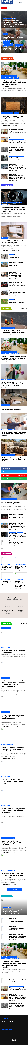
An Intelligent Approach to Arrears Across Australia (11, 503)
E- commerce (6, 42)
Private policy (14, 1042)
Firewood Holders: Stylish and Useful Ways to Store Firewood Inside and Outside (17, 178)
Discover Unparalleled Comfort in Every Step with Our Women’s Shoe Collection (13, 749)
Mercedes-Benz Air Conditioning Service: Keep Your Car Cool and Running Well (13, 209)
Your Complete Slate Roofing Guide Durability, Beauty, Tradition (17, 293)
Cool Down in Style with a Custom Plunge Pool (16, 543)
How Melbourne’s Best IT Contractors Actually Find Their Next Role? (13, 408)
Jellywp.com (14, 1040)
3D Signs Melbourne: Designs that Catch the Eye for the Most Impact (17, 266)
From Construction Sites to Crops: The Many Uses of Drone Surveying (13, 842)
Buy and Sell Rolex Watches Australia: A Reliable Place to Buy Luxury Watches (17, 518)
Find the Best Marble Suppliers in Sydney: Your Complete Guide (17, 937)
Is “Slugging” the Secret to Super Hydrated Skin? (6, 583)
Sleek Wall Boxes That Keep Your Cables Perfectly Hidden (13, 242)
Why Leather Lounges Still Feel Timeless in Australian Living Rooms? (17, 131)
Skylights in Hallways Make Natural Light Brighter (16, 158)
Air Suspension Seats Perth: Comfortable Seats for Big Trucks (17, 284)
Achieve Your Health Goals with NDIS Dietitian (20, 567)
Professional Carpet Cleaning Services (7, 567)
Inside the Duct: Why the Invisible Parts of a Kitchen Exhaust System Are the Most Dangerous (13, 332)
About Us (7, 1042)
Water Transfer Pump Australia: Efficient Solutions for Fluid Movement (17, 276)
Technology (5, 204)
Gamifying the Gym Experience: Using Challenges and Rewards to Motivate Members (13, 717)
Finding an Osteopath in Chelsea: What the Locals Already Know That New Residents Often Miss (12, 384)
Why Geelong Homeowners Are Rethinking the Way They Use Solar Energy (13, 875)
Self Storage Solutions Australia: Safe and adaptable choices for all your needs (17, 536)
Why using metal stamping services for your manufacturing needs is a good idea (17, 929)
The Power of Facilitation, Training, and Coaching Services (16, 920)
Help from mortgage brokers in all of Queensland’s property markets (17, 141)
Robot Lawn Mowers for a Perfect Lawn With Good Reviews (16, 301)
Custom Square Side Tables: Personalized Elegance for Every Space (13, 781)
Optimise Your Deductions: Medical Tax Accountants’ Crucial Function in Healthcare (20, 584)
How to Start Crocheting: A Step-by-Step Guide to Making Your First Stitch (13, 810)
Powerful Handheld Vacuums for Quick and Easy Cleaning (17, 256)
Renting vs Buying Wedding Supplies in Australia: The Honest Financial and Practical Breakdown (13, 83)
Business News (6, 18)
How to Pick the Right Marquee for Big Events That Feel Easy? (17, 168)
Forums (21, 1042)
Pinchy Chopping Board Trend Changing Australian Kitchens (12, 117)
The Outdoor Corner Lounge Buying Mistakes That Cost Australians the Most (13, 459)
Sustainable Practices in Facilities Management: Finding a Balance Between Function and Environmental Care (13, 683)
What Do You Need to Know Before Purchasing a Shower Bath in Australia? (17, 150)
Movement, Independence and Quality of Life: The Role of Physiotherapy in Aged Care (13, 433)
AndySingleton (8, 26)
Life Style (14, 18)
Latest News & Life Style (7, 44)
